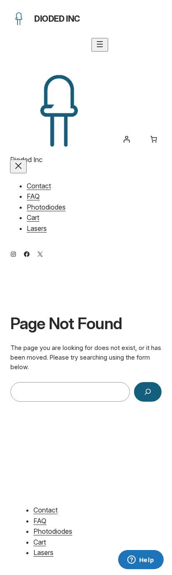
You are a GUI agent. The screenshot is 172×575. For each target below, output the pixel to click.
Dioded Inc (57, 19)
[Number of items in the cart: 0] (153, 139)
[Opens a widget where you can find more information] (141, 560)
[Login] (126, 139)
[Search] (148, 392)
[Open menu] (99, 45)
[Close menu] (18, 166)
